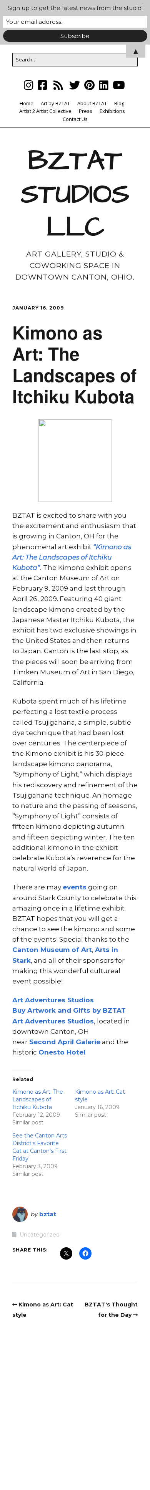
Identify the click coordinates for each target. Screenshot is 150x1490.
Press (85, 111)
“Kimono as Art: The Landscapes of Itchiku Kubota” (71, 557)
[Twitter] (75, 85)
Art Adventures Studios (53, 1000)
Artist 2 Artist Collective (45, 111)
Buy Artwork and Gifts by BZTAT (69, 1010)
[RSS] (58, 85)
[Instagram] (29, 85)
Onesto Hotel (61, 1052)
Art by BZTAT (55, 103)
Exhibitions (112, 111)
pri (67, 1042)
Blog (119, 103)
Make (45, 1462)
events (75, 887)
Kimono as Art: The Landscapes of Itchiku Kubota (37, 1099)
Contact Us (75, 119)
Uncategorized (40, 1234)
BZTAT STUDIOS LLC (75, 194)
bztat (47, 1214)
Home (26, 103)
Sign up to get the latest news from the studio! (75, 8)
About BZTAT (92, 103)
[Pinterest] (89, 85)
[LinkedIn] (103, 85)
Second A (46, 1042)
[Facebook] (42, 85)
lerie (92, 1042)
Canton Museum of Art (52, 950)
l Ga (78, 1042)
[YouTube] (119, 85)
